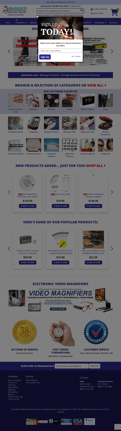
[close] (37, 16)
